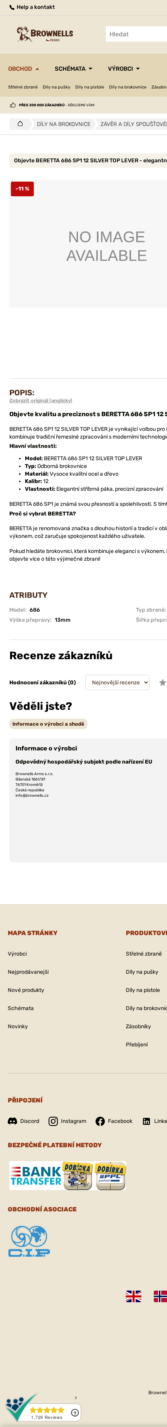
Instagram (73, 1121)
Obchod (20, 68)
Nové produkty (26, 990)
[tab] (48, 724)
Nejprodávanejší (28, 972)
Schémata (70, 68)
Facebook (120, 1121)
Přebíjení (137, 1044)
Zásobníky (138, 1026)
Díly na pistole (89, 87)
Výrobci (120, 68)
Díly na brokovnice (127, 87)
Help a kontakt (35, 7)
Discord (29, 1121)
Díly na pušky (56, 87)
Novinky (18, 1026)
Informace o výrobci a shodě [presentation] (48, 724)
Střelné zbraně (23, 87)
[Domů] (18, 124)
